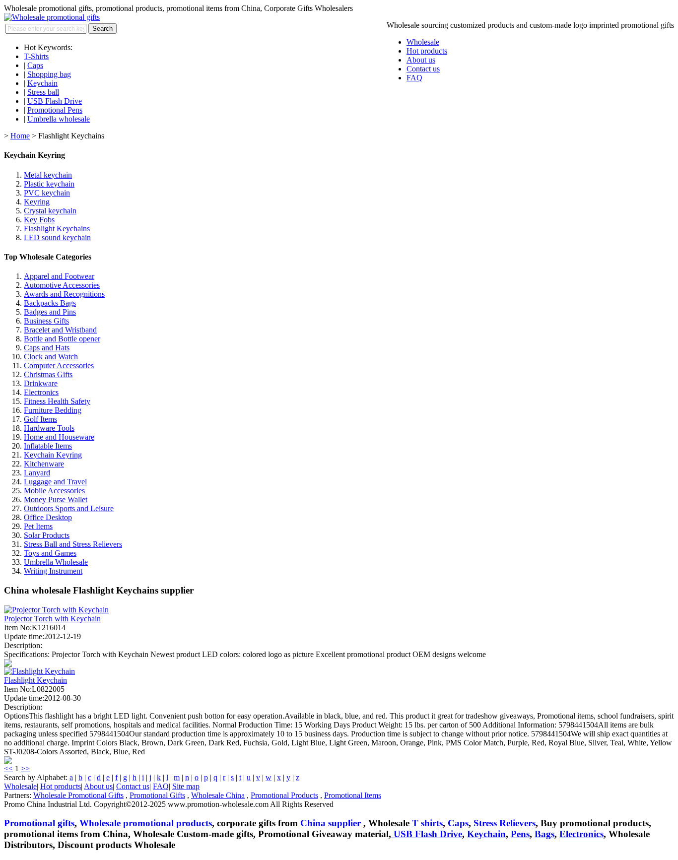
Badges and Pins (50, 312)
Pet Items (38, 526)
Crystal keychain (50, 210)
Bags (544, 834)
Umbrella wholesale (58, 119)
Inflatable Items (48, 446)
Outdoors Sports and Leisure (69, 508)
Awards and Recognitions (64, 294)
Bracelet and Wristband (60, 330)
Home (20, 136)
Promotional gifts (39, 823)
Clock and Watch (51, 356)
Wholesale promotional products (145, 823)
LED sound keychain (57, 237)
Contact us (423, 69)
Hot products (427, 51)
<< (8, 768)
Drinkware (41, 383)
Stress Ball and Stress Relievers (73, 544)
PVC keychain (47, 193)
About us (421, 60)
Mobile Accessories (54, 490)
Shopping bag (49, 74)
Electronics (41, 392)
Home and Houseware (59, 437)
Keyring (37, 202)
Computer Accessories (59, 365)
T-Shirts (36, 56)
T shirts (427, 823)
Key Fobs (39, 219)
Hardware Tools (49, 428)
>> (25, 768)
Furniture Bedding (52, 410)
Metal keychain (48, 175)
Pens (520, 834)
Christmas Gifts (48, 374)
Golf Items (40, 419)
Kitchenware (44, 464)
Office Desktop (48, 517)
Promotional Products (284, 795)
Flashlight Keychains (57, 228)
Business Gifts (46, 321)
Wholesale (423, 42)
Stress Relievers (505, 823)
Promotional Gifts (157, 795)
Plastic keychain (49, 184)
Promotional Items (352, 795)
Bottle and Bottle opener (62, 338)
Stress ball (43, 92)
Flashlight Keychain (35, 680)
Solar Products (46, 535)
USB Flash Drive (54, 101)
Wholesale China (218, 795)
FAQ (414, 77)
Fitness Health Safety (57, 401)
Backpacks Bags (50, 303)
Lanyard (37, 472)
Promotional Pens (54, 110)
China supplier (331, 823)
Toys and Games (50, 553)
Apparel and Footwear (59, 276)
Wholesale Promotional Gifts (78, 795)
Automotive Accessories (62, 285)
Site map (186, 786)
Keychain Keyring (53, 455)
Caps (35, 65)
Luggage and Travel (55, 481)
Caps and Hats (46, 347)
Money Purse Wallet (55, 499)
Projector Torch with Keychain (52, 618)
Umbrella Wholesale (56, 562)
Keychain (42, 83)
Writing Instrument (53, 571)
